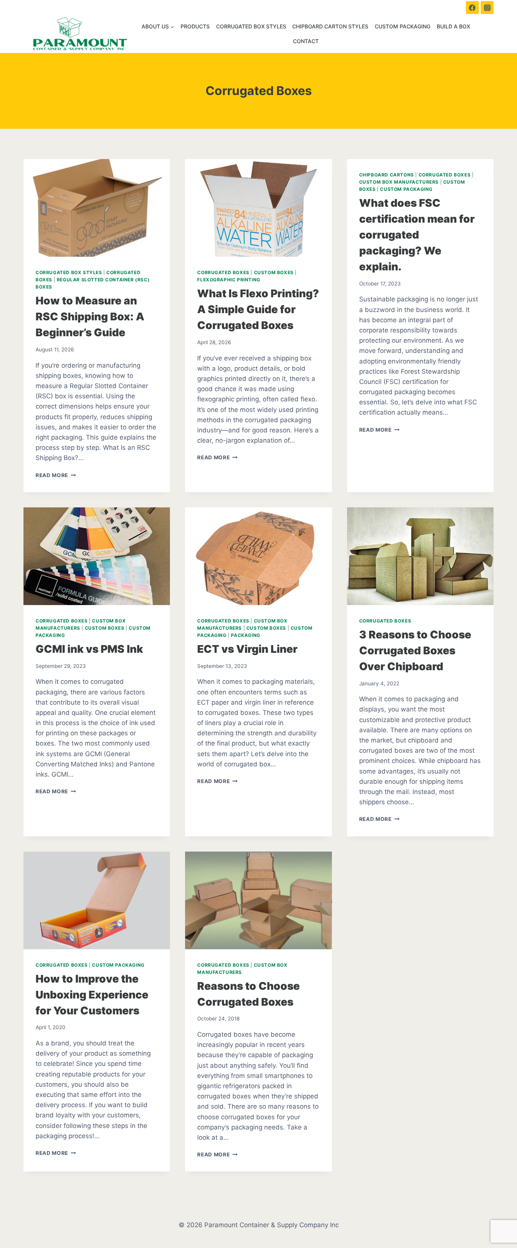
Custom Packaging (402, 26)
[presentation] (96, 208)
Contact (306, 41)
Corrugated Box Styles (251, 26)
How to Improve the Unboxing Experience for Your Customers (92, 994)
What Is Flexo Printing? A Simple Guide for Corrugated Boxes (258, 309)
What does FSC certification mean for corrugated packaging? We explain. (417, 235)
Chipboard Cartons (386, 175)
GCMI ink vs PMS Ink (89, 649)
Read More (56, 475)
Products (195, 26)
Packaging (245, 635)
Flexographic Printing (228, 279)
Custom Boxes (274, 272)
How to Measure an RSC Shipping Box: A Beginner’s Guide (90, 316)
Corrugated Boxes (223, 272)
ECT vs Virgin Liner (247, 649)
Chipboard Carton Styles (330, 26)
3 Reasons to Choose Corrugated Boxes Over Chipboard (415, 650)
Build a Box (453, 26)
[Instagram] (487, 7)
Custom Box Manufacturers (399, 182)
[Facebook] (472, 7)
